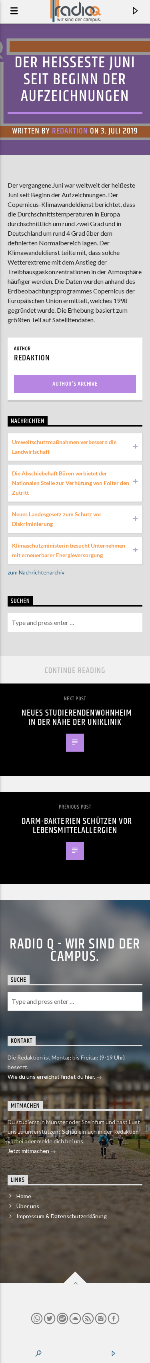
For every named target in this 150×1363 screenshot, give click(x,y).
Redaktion (70, 131)
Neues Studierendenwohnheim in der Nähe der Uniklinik (77, 718)
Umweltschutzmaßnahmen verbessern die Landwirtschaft (64, 447)
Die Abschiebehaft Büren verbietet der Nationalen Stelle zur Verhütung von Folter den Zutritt (70, 483)
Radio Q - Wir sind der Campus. (75, 950)
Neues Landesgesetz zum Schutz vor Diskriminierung (57, 519)
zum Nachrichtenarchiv (36, 572)
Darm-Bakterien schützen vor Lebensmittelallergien (77, 826)
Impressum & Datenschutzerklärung (61, 1216)
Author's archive (75, 384)
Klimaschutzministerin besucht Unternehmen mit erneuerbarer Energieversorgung (68, 550)
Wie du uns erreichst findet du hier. (52, 1076)
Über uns (27, 1206)
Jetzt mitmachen (29, 1150)
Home (23, 1196)
